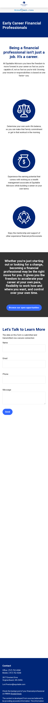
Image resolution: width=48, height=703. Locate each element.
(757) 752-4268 (14, 670)
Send (7, 412)
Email (5, 358)
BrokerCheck (16, 694)
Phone (5, 374)
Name (5, 342)
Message (7, 390)
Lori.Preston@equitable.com (13, 684)
